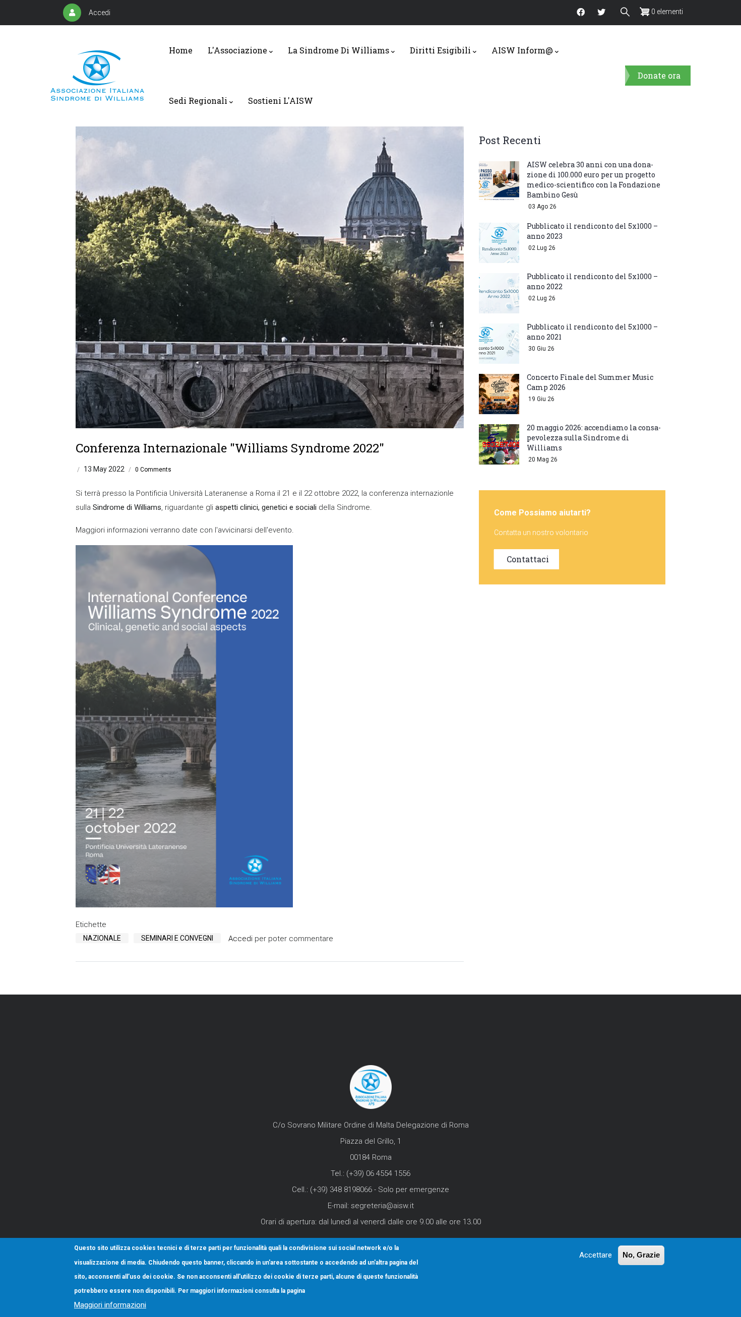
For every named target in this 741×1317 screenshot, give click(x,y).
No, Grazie (641, 1254)
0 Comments (153, 469)
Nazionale (102, 938)
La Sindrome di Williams (338, 50)
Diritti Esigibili (440, 50)
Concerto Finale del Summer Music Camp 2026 (590, 382)
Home (181, 50)
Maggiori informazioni (110, 1304)
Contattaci (528, 559)
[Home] (97, 75)
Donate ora (659, 75)
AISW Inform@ (522, 50)
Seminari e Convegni (177, 938)
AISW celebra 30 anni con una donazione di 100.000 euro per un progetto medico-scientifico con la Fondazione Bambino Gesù (593, 180)
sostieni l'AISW (280, 100)
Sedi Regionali (198, 100)
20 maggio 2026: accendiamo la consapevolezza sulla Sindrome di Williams (594, 437)
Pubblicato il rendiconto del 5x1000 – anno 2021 (592, 332)
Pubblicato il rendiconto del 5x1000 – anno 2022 (592, 281)
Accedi (99, 13)
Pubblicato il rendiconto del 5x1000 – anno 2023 (592, 231)
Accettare (595, 1255)
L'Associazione (237, 50)
